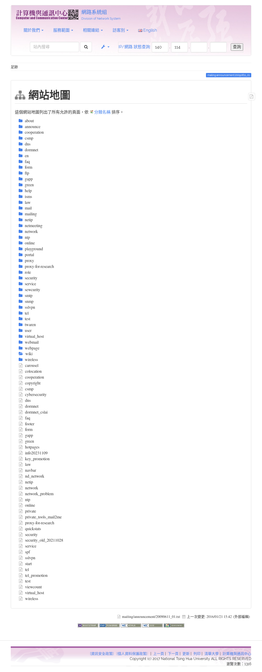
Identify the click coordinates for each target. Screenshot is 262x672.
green (29, 441)
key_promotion (37, 458)
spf (27, 551)
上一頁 (158, 654)
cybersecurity (36, 394)
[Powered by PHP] (110, 624)
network (31, 487)
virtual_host (34, 592)
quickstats (33, 528)
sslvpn (30, 557)
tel (27, 569)
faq (27, 417)
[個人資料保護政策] (132, 654)
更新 (186, 654)
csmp (29, 388)
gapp (29, 435)
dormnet (31, 406)
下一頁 (173, 654)
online (30, 505)
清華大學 (211, 654)
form (28, 429)
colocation (33, 371)
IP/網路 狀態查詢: (134, 46)
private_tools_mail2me (43, 516)
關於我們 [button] (32, 30)
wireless (31, 598)
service (30, 546)
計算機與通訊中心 (237, 654)
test (27, 580)
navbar (30, 470)
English (149, 30)
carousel (31, 365)
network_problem (39, 493)
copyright (32, 382)
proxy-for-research (39, 522)
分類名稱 (102, 112)
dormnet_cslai (36, 412)
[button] (105, 47)
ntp (27, 499)
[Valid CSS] (153, 624)
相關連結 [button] (91, 30)
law (28, 464)
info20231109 (36, 452)
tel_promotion (36, 575)
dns (28, 400)
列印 (197, 654)
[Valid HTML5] (131, 624)
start (28, 563)
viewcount (33, 586)
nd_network (34, 476)
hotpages (32, 447)
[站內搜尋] (86, 47)
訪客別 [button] (119, 30)
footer (29, 423)
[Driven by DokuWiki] (174, 624)
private (30, 511)
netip (29, 481)
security (31, 534)
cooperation (34, 377)
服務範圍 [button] (62, 30)
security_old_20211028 (44, 540)
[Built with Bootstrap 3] (88, 624)
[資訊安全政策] (102, 654)
